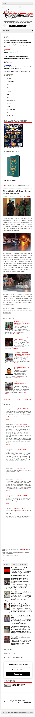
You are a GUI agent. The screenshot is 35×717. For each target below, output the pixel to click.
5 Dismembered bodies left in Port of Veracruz (21, 338)
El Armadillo (10, 81)
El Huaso (9, 85)
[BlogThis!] (6, 313)
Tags (13, 564)
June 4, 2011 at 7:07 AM (20, 424)
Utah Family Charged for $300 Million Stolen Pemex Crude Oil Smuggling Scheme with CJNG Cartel (19, 581)
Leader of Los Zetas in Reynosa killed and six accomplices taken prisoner (22, 383)
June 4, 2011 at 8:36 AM (20, 450)
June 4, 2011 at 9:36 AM (20, 468)
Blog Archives (23, 564)
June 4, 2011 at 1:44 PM (20, 479)
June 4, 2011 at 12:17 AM (21, 409)
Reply (8, 419)
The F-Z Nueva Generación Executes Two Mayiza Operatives (21, 568)
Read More (16, 333)
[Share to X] (8, 313)
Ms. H (8, 106)
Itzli (8, 94)
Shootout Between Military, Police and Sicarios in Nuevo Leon (17, 192)
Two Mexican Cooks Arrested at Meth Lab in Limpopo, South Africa (21, 627)
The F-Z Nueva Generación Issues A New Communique (21, 592)
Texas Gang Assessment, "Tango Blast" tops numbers (22, 353)
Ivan (8, 97)
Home (5, 185)
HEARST (9, 91)
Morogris (9, 103)
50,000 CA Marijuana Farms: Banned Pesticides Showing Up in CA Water (22, 323)
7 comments (27, 196)
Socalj (8, 113)
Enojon (9, 88)
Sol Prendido (10, 116)
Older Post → (29, 399)
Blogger (31, 712)
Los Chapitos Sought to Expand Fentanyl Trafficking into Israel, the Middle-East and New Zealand (20, 605)
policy (8, 71)
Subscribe (18, 674)
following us (27, 702)
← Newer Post (6, 399)
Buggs (9, 78)
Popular (6, 564)
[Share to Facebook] (10, 313)
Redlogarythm (11, 109)
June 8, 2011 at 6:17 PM (18, 508)
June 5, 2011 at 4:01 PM (20, 496)
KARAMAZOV (11, 100)
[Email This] (4, 313)
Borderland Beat (16, 712)
